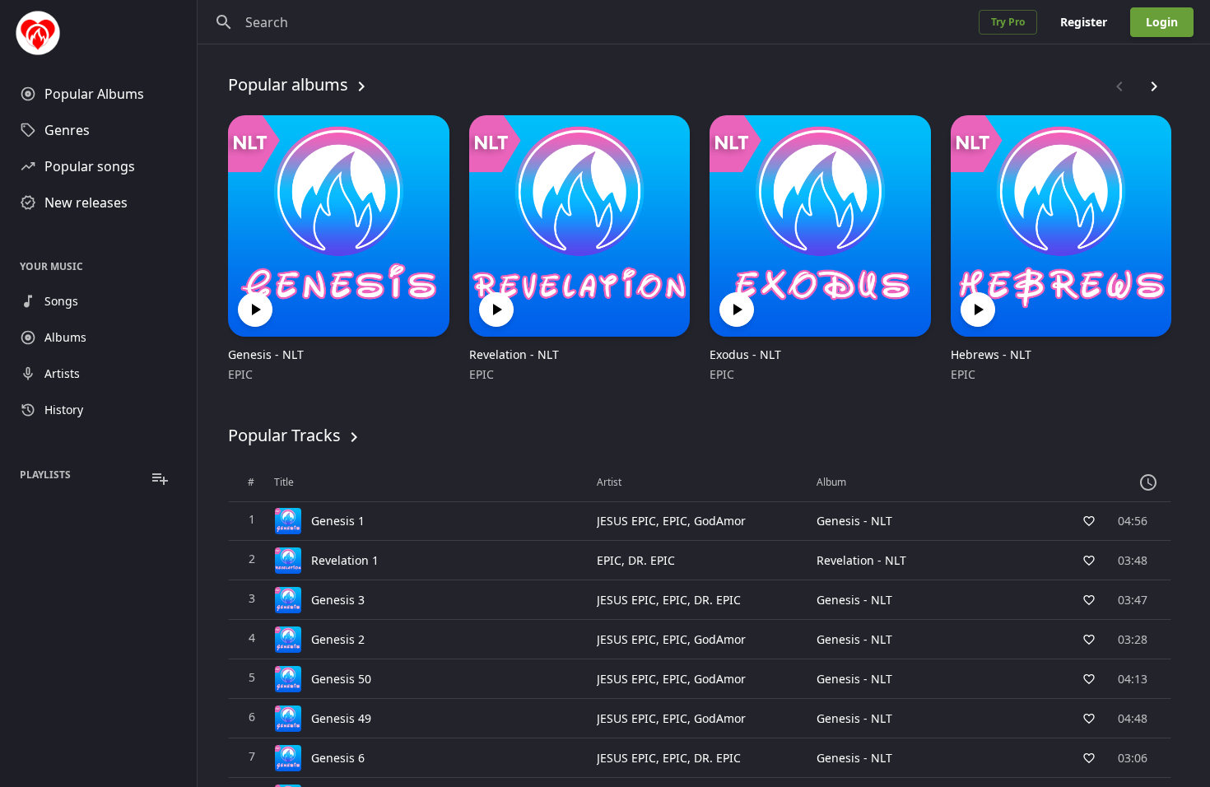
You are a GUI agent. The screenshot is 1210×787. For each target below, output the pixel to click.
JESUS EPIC (626, 521)
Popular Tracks (284, 435)
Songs (61, 301)
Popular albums (288, 84)
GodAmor (720, 521)
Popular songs (89, 166)
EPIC (240, 374)
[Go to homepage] (98, 33)
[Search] (224, 22)
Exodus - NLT (745, 354)
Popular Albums (94, 94)
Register (1083, 22)
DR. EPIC (651, 560)
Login (1162, 22)
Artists (62, 373)
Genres (67, 130)
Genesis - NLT (266, 354)
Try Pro (1008, 22)
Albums (65, 337)
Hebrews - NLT (991, 354)
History (63, 409)
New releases (86, 202)
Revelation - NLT (514, 354)
